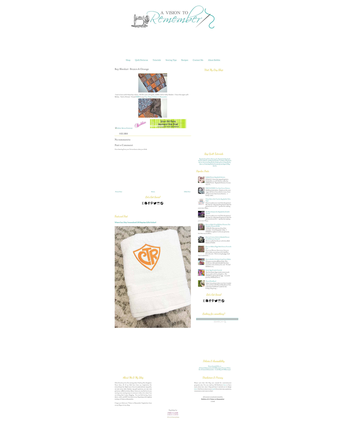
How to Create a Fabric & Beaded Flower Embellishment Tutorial (217, 238)
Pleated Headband (211, 281)
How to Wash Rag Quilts (206, 164)
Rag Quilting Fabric (205, 159)
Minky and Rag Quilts (209, 160)
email (213, 389)
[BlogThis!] (122, 133)
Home (153, 191)
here (224, 385)
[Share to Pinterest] (127, 133)
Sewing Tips (171, 60)
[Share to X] (123, 133)
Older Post (187, 191)
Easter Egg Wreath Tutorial (214, 270)
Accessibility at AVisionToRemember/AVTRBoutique (210, 367)
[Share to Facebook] (125, 133)
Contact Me (198, 60)
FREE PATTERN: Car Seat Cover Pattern (218, 188)
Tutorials (157, 60)
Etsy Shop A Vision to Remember (156, 97)
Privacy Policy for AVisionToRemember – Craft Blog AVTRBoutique (215, 368)
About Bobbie (214, 60)
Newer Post (118, 191)
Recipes (184, 60)
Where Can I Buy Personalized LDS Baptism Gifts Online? (135, 222)
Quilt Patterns (141, 60)
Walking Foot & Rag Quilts (223, 162)
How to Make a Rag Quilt (224, 160)
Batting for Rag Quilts (217, 159)
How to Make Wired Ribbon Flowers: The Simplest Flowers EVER (218, 225)
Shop (128, 60)
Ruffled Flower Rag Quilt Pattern (215, 177)
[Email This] (120, 133)
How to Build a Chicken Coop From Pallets (218, 259)
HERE (138, 97)
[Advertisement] (173, 44)
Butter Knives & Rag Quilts (207, 162)
